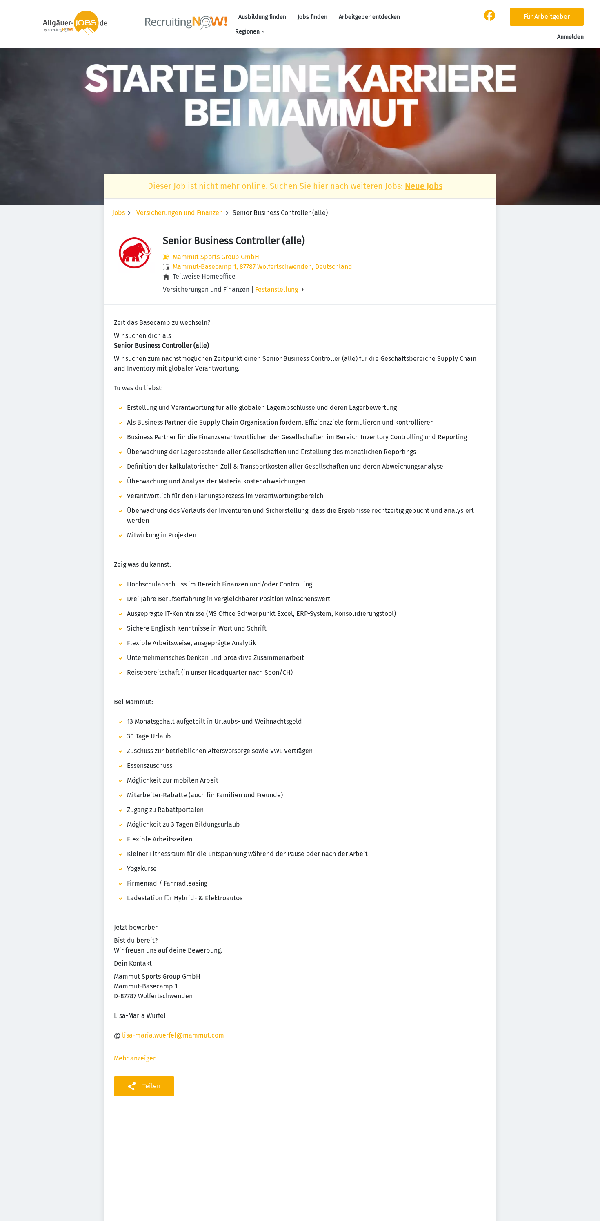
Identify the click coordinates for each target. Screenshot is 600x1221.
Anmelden (570, 37)
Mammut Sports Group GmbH (216, 257)
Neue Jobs (423, 186)
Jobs (118, 213)
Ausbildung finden (262, 16)
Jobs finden (312, 16)
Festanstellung (276, 289)
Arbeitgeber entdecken (369, 16)
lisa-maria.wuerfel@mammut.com (173, 1035)
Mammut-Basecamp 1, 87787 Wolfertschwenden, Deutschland (262, 267)
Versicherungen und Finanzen (179, 213)
